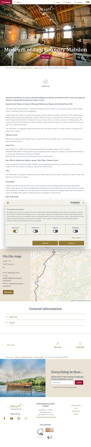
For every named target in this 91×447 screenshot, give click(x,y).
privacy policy (72, 387)
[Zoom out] (32, 253)
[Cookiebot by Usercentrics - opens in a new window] (72, 203)
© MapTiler (73, 300)
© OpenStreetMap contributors (83, 300)
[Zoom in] (32, 251)
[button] (6, 2)
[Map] (60, 275)
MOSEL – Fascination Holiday (24, 68)
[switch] (35, 231)
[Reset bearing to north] (32, 256)
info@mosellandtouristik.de (46, 417)
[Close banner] (83, 203)
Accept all (71, 243)
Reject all (45, 243)
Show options (76, 237)
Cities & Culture (39, 68)
